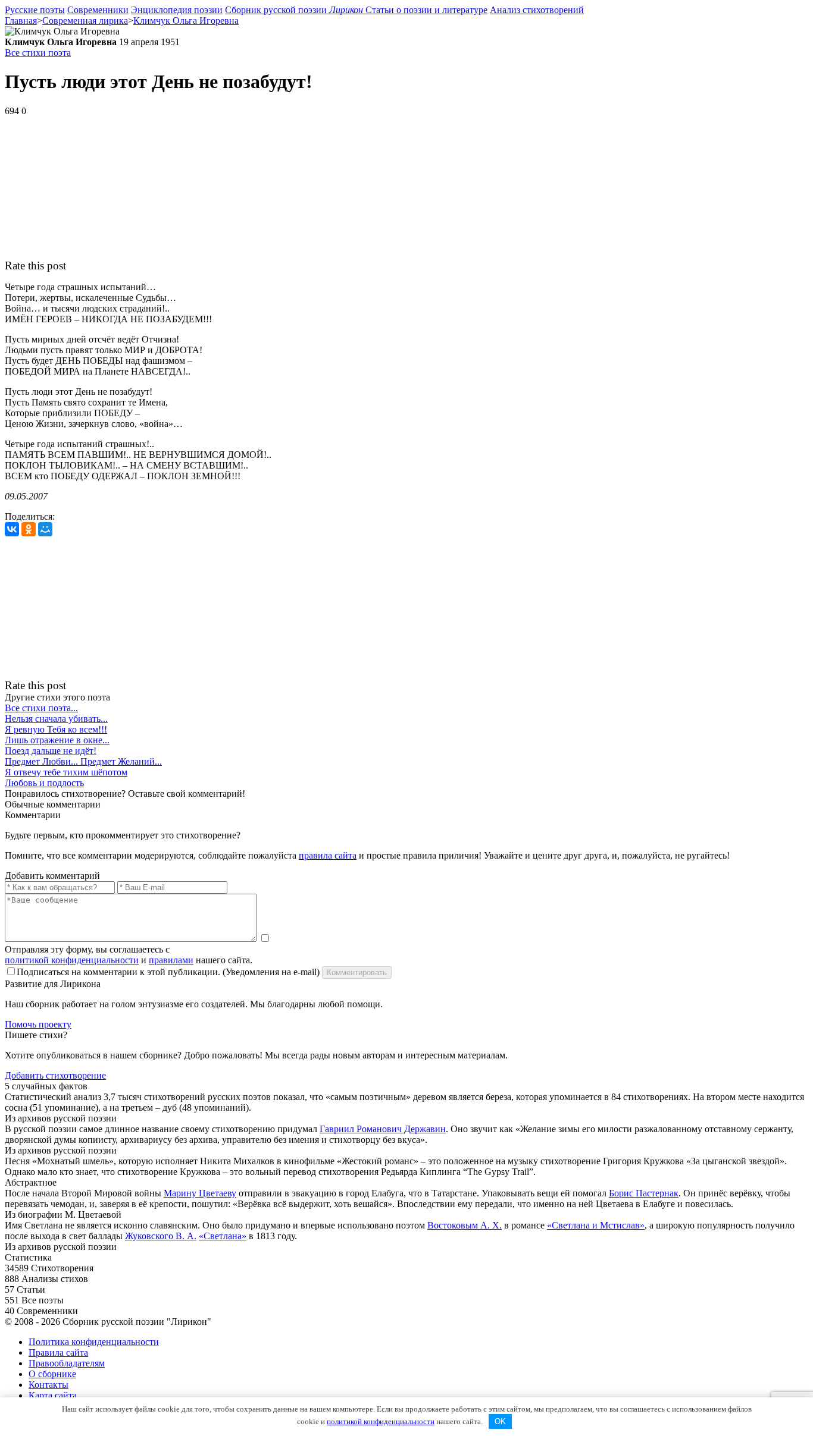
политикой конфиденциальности (72, 960)
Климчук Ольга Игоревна (186, 20)
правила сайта (328, 855)
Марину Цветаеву (200, 1193)
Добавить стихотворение (55, 1075)
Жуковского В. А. (160, 1236)
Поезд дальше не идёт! (50, 751)
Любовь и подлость (44, 783)
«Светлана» (222, 1236)
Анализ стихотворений (537, 10)
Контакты (48, 1385)
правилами (171, 960)
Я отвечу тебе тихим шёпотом (66, 772)
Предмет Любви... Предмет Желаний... (83, 761)
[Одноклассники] (28, 529)
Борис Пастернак (643, 1193)
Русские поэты (35, 10)
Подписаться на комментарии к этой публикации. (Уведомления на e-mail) (168, 972)
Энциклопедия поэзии (177, 10)
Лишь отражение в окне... (57, 740)
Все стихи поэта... (41, 708)
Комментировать (357, 972)
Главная (21, 20)
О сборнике (52, 1374)
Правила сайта (58, 1352)
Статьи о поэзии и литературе (426, 10)
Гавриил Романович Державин (383, 1129)
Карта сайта (53, 1395)
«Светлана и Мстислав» (596, 1225)
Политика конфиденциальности (94, 1342)
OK (500, 1421)
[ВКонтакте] (12, 529)
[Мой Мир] (45, 529)
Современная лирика (85, 20)
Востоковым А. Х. (464, 1225)
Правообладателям (67, 1363)
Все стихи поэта (38, 53)
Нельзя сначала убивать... (56, 719)
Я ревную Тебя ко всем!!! (56, 729)
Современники (98, 10)
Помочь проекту (38, 1024)
